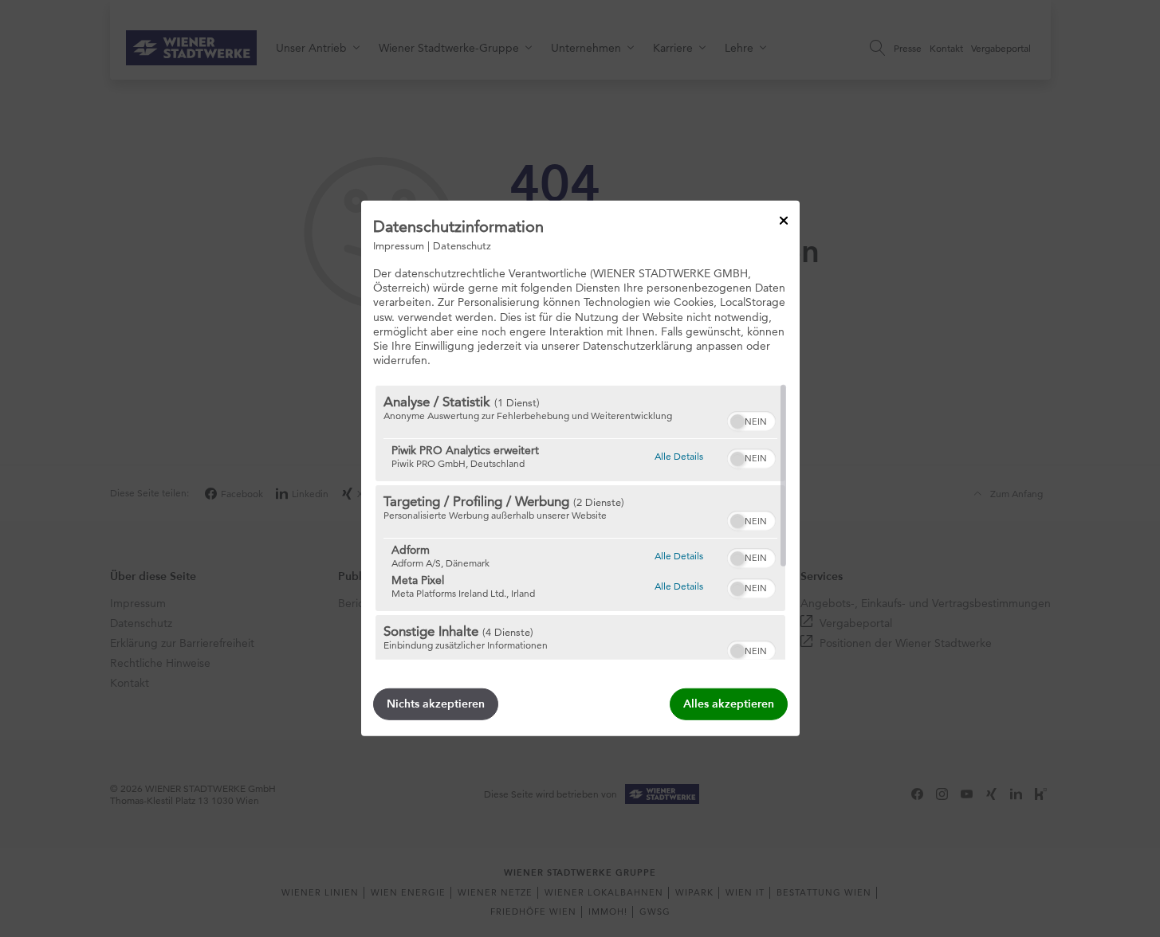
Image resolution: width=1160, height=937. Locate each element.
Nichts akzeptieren (436, 704)
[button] (737, 421)
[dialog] (580, 468)
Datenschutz (462, 245)
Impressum (398, 245)
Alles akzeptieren (728, 704)
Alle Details (679, 455)
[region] (580, 522)
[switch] (751, 419)
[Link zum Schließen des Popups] (784, 221)
